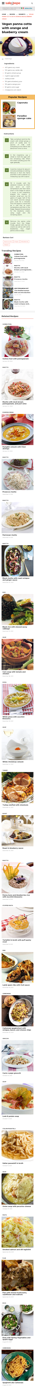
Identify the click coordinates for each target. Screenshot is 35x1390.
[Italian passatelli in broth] (17, 1146)
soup (4, 637)
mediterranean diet (21, 288)
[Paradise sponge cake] (9, 121)
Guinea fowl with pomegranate (20, 257)
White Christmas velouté (13, 762)
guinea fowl (18, 254)
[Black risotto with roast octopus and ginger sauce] (8, 304)
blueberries (25, 241)
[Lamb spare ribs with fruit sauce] (17, 967)
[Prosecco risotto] (8, 281)
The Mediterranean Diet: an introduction (22, 291)
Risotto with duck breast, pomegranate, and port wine (23, 269)
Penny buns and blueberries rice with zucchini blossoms (16, 896)
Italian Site (28, 8)
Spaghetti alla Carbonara (13, 1383)
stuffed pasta (8, 905)
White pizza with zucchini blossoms (13, 718)
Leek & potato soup (11, 1116)
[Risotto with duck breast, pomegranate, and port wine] (8, 270)
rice (4, 592)
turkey (5, 770)
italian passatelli (9, 1128)
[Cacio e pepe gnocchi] (17, 1056)
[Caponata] (9, 108)
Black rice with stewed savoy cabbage (15, 628)
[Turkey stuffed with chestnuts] (17, 787)
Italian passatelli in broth (13, 1163)
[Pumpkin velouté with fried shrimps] (17, 429)
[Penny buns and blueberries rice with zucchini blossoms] (17, 878)
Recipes (12, 14)
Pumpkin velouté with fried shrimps (14, 448)
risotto (17, 265)
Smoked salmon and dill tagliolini (17, 1249)
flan (4, 1258)
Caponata (22, 102)
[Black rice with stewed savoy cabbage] (17, 609)
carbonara (7, 993)
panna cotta (8, 241)
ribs (4, 950)
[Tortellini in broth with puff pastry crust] (17, 923)
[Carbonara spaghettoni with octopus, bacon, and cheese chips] (17, 1011)
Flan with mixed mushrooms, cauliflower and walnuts (15, 1293)
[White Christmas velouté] (17, 744)
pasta (5, 1215)
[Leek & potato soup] (17, 1099)
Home (4, 14)
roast (5, 813)
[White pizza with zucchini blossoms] (17, 699)
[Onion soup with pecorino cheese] (17, 1189)
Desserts (22, 14)
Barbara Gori (8, 237)
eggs (4, 1303)
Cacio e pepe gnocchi (12, 1073)
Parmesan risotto (10, 535)
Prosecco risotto (21, 279)
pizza (4, 682)
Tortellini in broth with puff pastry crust (17, 941)
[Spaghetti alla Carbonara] (17, 1365)
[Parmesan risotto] (17, 517)
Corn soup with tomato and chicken (14, 673)
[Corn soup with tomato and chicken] (17, 654)
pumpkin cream (8, 412)
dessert (7, 244)
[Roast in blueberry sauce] (17, 831)
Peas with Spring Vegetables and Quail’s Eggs (16, 1338)
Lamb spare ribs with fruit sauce (16, 985)
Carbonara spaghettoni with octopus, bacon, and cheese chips (17, 1029)
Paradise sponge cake (24, 117)
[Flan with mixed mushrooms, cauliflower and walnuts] (17, 1275)
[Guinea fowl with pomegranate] (8, 259)
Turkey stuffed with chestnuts (15, 805)
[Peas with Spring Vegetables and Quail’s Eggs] (17, 1320)
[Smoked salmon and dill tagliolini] (17, 1232)
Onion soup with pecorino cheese (17, 1206)
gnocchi (6, 1038)
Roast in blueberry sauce (13, 848)
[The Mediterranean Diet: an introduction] (8, 293)
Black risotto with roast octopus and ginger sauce (21, 303)
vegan (17, 241)
